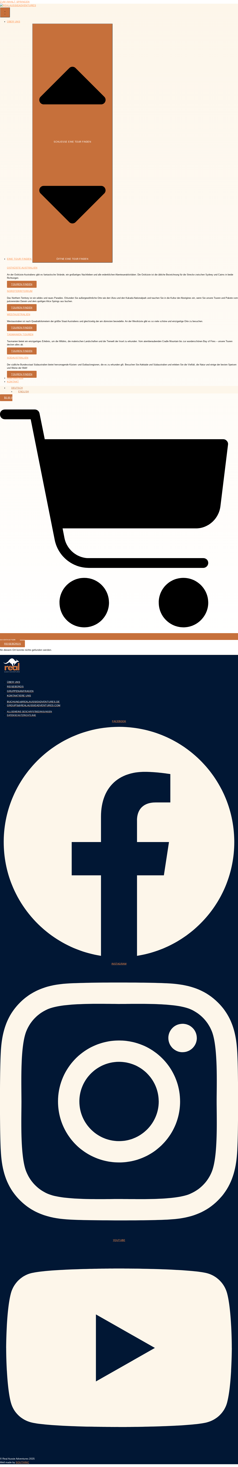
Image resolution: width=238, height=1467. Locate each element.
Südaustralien (17, 357)
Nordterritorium (20, 291)
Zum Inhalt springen (15, 1)
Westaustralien (18, 314)
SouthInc (22, 1462)
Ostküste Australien (22, 267)
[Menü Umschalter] (5, 12)
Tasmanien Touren (20, 334)
